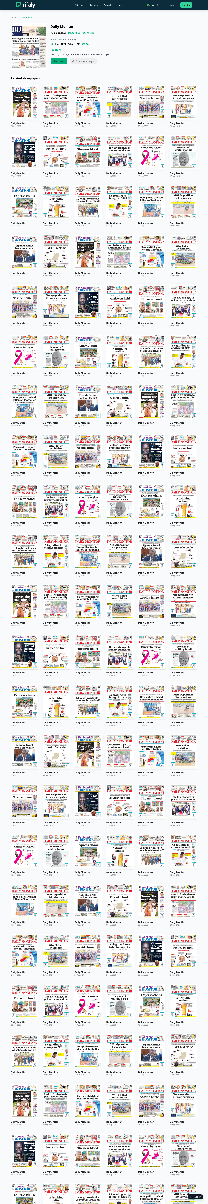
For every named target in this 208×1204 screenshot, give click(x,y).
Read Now (59, 61)
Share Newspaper (85, 61)
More (121, 5)
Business (93, 5)
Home (13, 17)
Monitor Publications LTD (80, 32)
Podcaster (108, 5)
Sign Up (186, 5)
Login (172, 5)
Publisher (79, 5)
